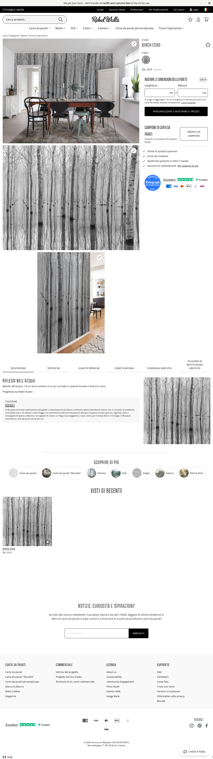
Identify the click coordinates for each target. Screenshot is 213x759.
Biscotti (161, 701)
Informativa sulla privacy (171, 696)
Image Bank (112, 696)
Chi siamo (178, 9)
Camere (103, 28)
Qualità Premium (89, 368)
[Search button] (61, 20)
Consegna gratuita (159, 368)
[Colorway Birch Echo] (146, 60)
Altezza (192, 89)
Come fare (163, 681)
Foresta (32, 35)
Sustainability (114, 676)
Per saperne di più (188, 165)
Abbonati (138, 633)
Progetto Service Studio (69, 676)
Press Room (112, 686)
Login (196, 9)
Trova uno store (166, 686)
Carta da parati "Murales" (19, 676)
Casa (5, 35)
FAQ (159, 672)
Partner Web (113, 691)
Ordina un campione (193, 133)
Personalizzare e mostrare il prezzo (176, 111)
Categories (14, 35)
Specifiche (53, 368)
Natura (24, 35)
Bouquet (10, 405)
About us (111, 672)
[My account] (198, 20)
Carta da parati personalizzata (134, 28)
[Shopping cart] (206, 20)
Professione (136, 9)
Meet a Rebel (12, 691)
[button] (205, 9)
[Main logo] (106, 20)
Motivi (59, 28)
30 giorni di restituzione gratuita (195, 365)
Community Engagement (120, 681)
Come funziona (124, 368)
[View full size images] (134, 44)
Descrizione (18, 368)
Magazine (10, 696)
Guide (100, 9)
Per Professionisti (158, 9)
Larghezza (159, 89)
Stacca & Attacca (14, 686)
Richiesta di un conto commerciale (75, 681)
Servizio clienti (117, 9)
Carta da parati (38, 28)
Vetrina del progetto (67, 672)
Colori (86, 28)
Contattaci (162, 676)
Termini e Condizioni (168, 691)
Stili (73, 28)
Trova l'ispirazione (170, 28)
